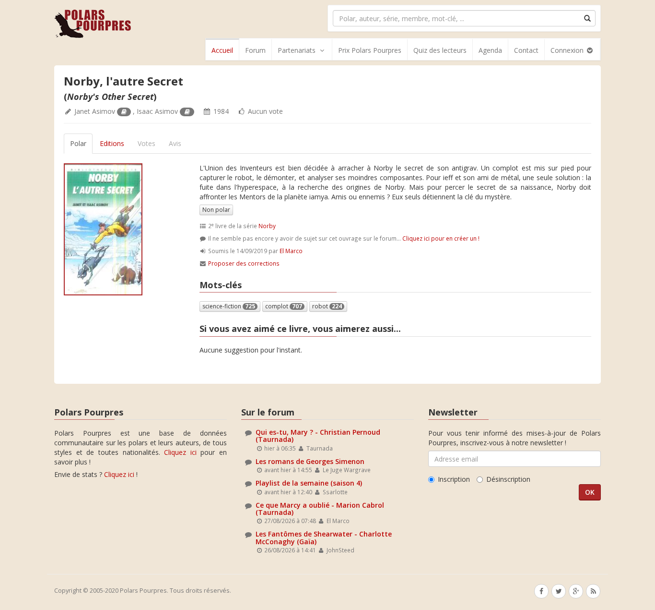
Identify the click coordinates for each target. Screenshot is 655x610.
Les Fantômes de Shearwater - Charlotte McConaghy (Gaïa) (324, 537)
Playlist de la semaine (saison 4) (309, 483)
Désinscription (508, 479)
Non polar (216, 210)
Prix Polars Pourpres (369, 50)
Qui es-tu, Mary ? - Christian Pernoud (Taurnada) (318, 435)
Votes (146, 143)
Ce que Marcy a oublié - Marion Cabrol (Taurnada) (320, 508)
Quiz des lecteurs (440, 50)
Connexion (567, 50)
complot (283, 306)
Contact (526, 50)
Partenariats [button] (297, 50)
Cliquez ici (180, 452)
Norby (267, 226)
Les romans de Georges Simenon (310, 461)
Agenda (490, 50)
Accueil (222, 50)
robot (327, 306)
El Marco (291, 251)
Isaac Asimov (157, 111)
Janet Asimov (94, 111)
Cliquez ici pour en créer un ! (441, 238)
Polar (78, 143)
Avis (175, 143)
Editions (112, 143)
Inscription (454, 479)
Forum (255, 50)
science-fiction (228, 306)
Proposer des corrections (244, 263)
